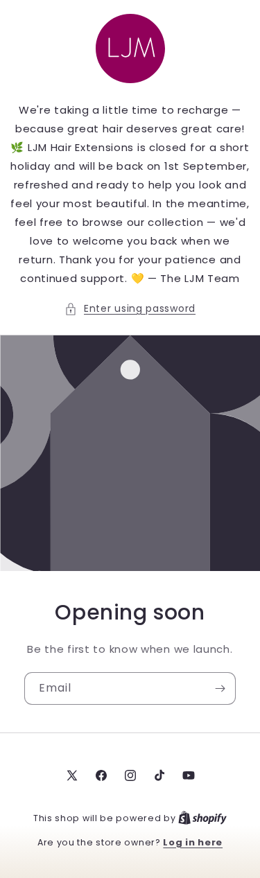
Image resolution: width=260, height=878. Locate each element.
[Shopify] (202, 818)
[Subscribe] (220, 688)
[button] (130, 308)
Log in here (193, 842)
